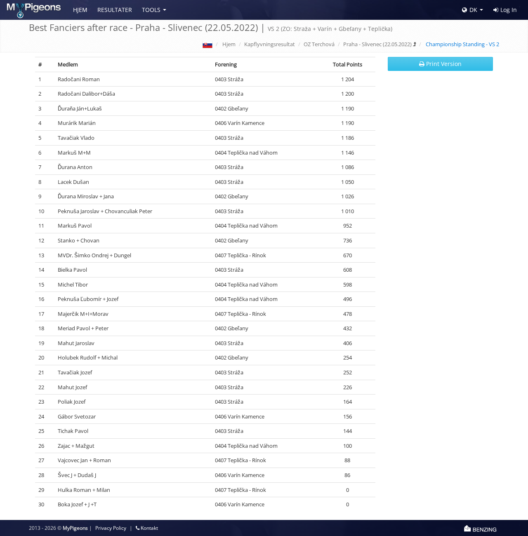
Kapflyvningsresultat (269, 44)
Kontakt (148, 527)
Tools (151, 10)
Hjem (80, 10)
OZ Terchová (319, 44)
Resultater (114, 10)
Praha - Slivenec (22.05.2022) (377, 44)
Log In (508, 10)
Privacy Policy (110, 527)
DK (473, 10)
